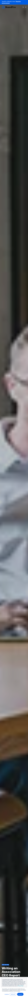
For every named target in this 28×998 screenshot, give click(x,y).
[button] (23, 7)
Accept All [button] (20, 994)
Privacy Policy (20, 985)
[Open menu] (25, 7)
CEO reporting (5, 964)
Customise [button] (7, 994)
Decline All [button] (13, 994)
